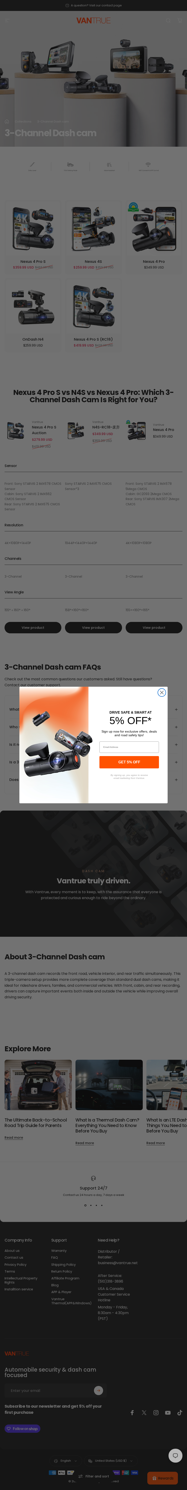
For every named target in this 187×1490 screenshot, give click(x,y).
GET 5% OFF (129, 762)
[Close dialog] (162, 693)
